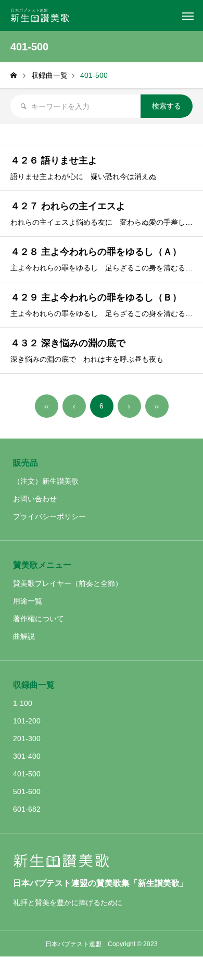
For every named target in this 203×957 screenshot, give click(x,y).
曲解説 (24, 636)
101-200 (27, 721)
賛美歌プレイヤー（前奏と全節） (67, 583)
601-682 (27, 809)
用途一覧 (27, 601)
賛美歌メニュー (42, 564)
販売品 (25, 462)
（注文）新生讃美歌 (46, 481)
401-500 (27, 774)
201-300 (27, 738)
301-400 (27, 756)
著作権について (38, 618)
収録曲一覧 (34, 684)
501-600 (27, 791)
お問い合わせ (35, 499)
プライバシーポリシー (49, 516)
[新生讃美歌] (43, 15)
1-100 (22, 703)
